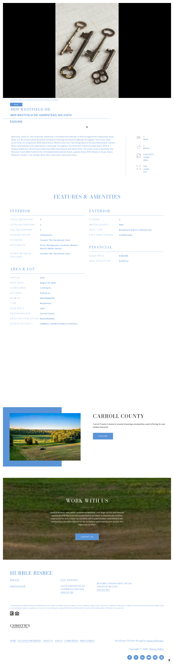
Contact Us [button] (87, 537)
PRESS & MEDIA (87, 640)
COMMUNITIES (71, 640)
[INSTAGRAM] (136, 657)
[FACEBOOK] (129, 657)
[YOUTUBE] (148, 657)
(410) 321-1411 (67, 592)
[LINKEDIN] (142, 657)
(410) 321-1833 (103, 589)
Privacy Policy (157, 649)
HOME (13, 640)
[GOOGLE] (161, 657)
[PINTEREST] (155, 657)
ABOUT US (48, 640)
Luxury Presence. (155, 641)
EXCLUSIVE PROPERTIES (29, 640)
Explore (102, 436)
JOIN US (58, 640)
